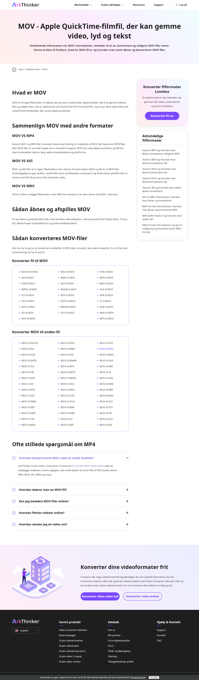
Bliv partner (114, 635)
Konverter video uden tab (100, 596)
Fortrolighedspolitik (119, 640)
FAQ (159, 640)
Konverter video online (142, 596)
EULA (111, 645)
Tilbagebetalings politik (121, 661)
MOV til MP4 (106, 348)
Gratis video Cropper (70, 656)
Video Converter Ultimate (73, 630)
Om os (111, 630)
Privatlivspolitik (138, 677)
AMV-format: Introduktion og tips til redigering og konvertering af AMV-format (162, 228)
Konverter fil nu (162, 116)
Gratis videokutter (69, 645)
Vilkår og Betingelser (119, 651)
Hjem (21, 69)
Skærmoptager (67, 635)
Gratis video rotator (70, 661)
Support (158, 4)
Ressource (139, 4)
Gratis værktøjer (110, 4)
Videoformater (33, 69)
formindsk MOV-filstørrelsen (88, 466)
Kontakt (161, 635)
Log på (183, 4)
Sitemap (112, 656)
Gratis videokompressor (72, 651)
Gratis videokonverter (71, 640)
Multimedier (81, 4)
